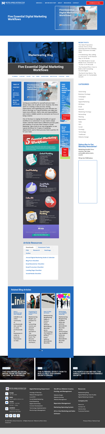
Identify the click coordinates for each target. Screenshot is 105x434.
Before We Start (50, 3)
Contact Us (81, 407)
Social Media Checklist (33, 273)
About (60, 3)
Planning (15, 76)
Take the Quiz (65, 152)
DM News (81, 104)
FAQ (27, 250)
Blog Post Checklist (32, 261)
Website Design (83, 137)
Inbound (81, 109)
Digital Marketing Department (40, 389)
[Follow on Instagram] (14, 415)
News (37, 76)
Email (67, 76)
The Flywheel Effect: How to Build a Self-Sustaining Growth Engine (87, 69)
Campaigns (82, 97)
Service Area (82, 409)
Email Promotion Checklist (35, 267)
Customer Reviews (83, 411)
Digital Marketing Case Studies (87, 395)
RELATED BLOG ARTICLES (16, 102)
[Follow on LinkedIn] (6, 415)
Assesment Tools (44, 247)
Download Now (66, 117)
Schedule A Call (94, 3)
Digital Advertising (35, 403)
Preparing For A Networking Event (33, 313)
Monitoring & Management (37, 410)
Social (29, 76)
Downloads (29, 247)
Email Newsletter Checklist (35, 264)
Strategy (61, 76)
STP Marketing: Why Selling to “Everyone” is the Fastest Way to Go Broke (87, 56)
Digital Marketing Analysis (85, 397)
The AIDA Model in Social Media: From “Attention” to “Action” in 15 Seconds (87, 62)
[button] (8, 321)
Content (22, 76)
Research (36, 250)
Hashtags (47, 250)
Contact (76, 3)
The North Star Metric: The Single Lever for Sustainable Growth (87, 75)
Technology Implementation (38, 408)
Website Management (36, 395)
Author (28, 253)
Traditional (81, 134)
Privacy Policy (87, 421)
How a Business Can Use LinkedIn (18, 313)
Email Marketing (34, 401)
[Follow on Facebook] (10, 415)
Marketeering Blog (83, 392)
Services (39, 3)
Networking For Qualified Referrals (63, 313)
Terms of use (96, 421)
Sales (80, 122)
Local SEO (33, 397)
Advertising (44, 76)
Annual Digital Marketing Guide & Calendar (40, 257)
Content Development (36, 406)
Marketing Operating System (63, 407)
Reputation (53, 76)
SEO (33, 76)
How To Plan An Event (47, 312)
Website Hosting (59, 397)
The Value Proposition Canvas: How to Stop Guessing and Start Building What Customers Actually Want (87, 48)
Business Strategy (84, 94)
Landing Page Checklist (34, 270)
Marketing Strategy (84, 112)
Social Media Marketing (36, 399)
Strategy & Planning (35, 392)
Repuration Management (62, 403)
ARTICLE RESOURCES (16, 95)
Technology (82, 132)
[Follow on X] (18, 415)
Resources (67, 3)
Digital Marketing (83, 102)
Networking (82, 114)
